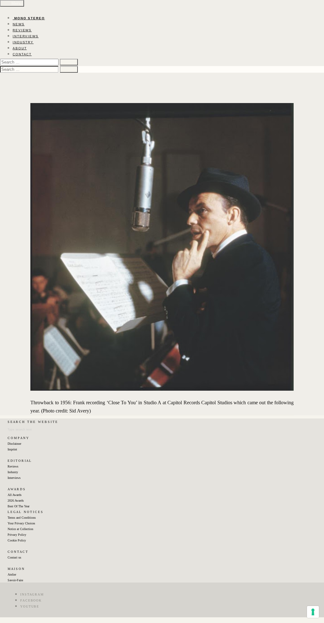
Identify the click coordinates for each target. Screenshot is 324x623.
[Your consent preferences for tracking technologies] (313, 612)
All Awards (15, 495)
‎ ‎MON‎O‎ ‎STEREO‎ (29, 18)
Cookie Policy (17, 540)
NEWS (19, 24)
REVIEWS (22, 30)
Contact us (14, 557)
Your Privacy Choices (21, 523)
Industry (13, 472)
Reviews (13, 466)
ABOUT (20, 48)
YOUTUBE (29, 606)
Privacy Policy (17, 534)
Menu (16, 3)
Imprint (12, 449)
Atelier (12, 574)
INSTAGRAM (32, 594)
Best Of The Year (18, 506)
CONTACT (22, 54)
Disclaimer (14, 443)
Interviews (14, 477)
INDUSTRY (23, 42)
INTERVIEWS (26, 36)
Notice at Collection (20, 529)
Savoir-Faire (15, 580)
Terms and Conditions (22, 517)
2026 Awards (16, 500)
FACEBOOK (31, 600)
